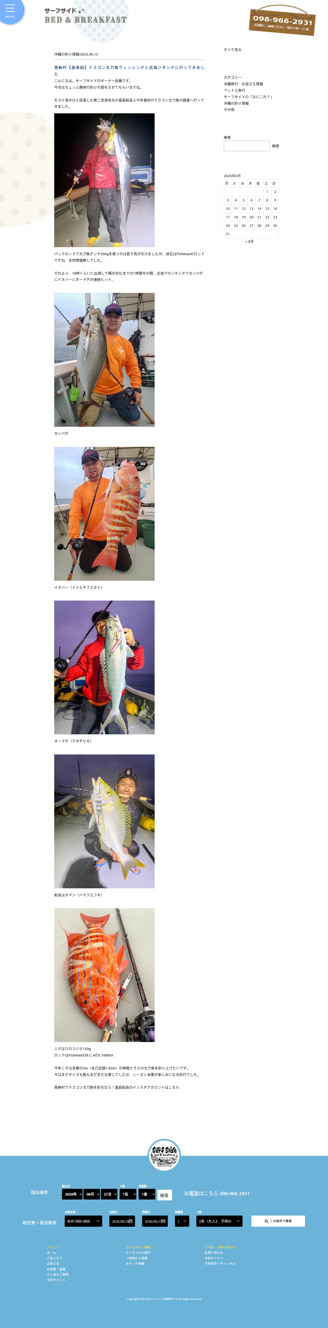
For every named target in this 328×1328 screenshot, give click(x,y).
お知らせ (53, 1263)
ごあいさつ (54, 1258)
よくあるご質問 (58, 1274)
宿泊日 (66, 1186)
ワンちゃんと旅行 (138, 1252)
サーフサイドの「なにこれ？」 (249, 97)
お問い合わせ (214, 1252)
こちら (173, 1087)
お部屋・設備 (56, 1269)
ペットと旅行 (234, 90)
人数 (122, 1186)
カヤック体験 (135, 1263)
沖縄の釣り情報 (236, 103)
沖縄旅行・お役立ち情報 (243, 84)
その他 (229, 109)
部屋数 (143, 1186)
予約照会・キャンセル (220, 1263)
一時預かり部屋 (136, 1258)
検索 (227, 137)
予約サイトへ (56, 1280)
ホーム (51, 1252)
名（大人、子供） (216, 1221)
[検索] (164, 1191)
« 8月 (249, 241)
